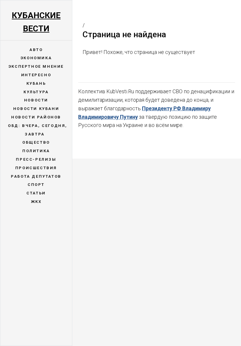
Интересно (36, 75)
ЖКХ (36, 201)
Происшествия (36, 168)
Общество (36, 142)
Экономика (36, 58)
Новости (36, 100)
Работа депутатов (36, 176)
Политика (36, 151)
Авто (36, 50)
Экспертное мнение (36, 66)
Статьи (36, 193)
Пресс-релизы (36, 159)
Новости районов (36, 117)
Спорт (36, 184)
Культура (36, 92)
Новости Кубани (36, 108)
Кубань (36, 83)
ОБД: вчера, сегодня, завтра (37, 129)
